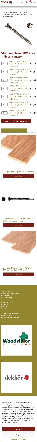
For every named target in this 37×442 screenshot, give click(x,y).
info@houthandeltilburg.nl (11, 293)
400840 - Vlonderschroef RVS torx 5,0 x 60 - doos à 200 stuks (18, 96)
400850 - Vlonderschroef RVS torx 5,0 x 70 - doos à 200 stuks (18, 104)
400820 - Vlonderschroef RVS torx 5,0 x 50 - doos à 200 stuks (18, 88)
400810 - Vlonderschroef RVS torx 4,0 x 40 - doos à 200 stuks (18, 71)
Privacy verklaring (7, 315)
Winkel (5, 12)
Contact (3, 308)
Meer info (18, 176)
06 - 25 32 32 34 (7, 291)
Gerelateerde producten (14, 130)
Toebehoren (14, 12)
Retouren (4, 304)
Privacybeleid (22, 439)
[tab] (14, 130)
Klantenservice (6, 302)
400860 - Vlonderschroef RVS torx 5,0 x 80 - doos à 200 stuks (18, 113)
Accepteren (19, 429)
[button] (34, 398)
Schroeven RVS (8, 15)
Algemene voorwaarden (9, 313)
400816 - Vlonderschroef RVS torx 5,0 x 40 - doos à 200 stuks (18, 80)
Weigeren (18, 435)
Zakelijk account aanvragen (10, 317)
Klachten (4, 306)
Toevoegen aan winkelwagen (16, 121)
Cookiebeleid (13, 439)
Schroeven (23, 12)
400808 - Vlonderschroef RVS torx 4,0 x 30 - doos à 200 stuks (18, 63)
